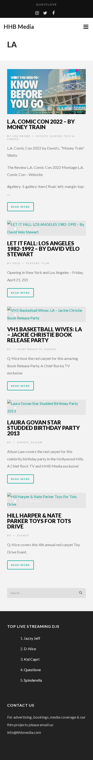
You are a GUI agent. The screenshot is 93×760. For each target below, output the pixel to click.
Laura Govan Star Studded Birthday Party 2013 (43, 428)
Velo (16, 263)
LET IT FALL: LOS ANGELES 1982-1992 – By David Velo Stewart (43, 248)
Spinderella (33, 680)
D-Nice (30, 648)
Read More (20, 206)
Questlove (46, 4)
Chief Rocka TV (29, 349)
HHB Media (19, 27)
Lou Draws (21, 136)
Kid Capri (31, 659)
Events (42, 136)
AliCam (37, 442)
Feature (33, 263)
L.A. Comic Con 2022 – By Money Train (41, 124)
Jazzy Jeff (32, 638)
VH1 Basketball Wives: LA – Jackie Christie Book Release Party (44, 334)
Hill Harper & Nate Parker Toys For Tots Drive (39, 521)
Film (45, 263)
